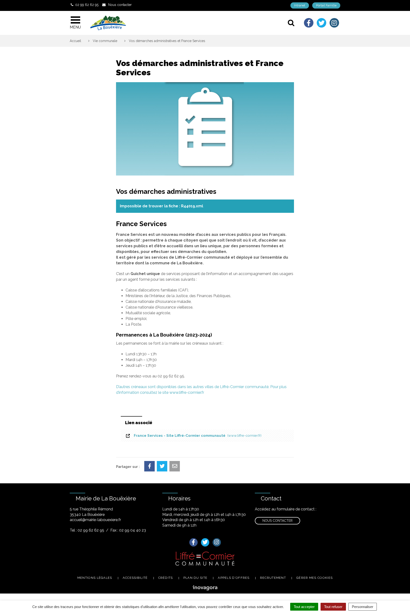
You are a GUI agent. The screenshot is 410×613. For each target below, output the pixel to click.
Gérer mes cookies (314, 578)
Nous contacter (277, 521)
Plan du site (195, 578)
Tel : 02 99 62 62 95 (87, 530)
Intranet (299, 5)
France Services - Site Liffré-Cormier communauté (197, 435)
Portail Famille (326, 5)
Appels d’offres (234, 578)
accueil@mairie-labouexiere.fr (95, 520)
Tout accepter (304, 607)
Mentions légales (94, 578)
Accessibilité (135, 578)
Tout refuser (333, 607)
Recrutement (273, 578)
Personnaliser (362, 607)
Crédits (165, 578)
